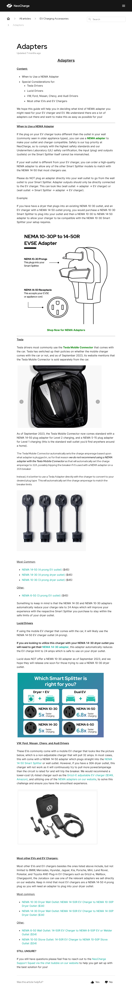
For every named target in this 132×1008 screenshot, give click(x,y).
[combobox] (106, 19)
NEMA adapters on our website (77, 779)
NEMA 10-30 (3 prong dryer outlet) (43, 579)
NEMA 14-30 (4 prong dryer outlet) (43, 574)
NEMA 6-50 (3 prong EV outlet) (41, 595)
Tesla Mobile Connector (78, 347)
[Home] (8, 19)
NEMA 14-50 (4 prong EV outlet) (42, 569)
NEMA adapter (96, 138)
